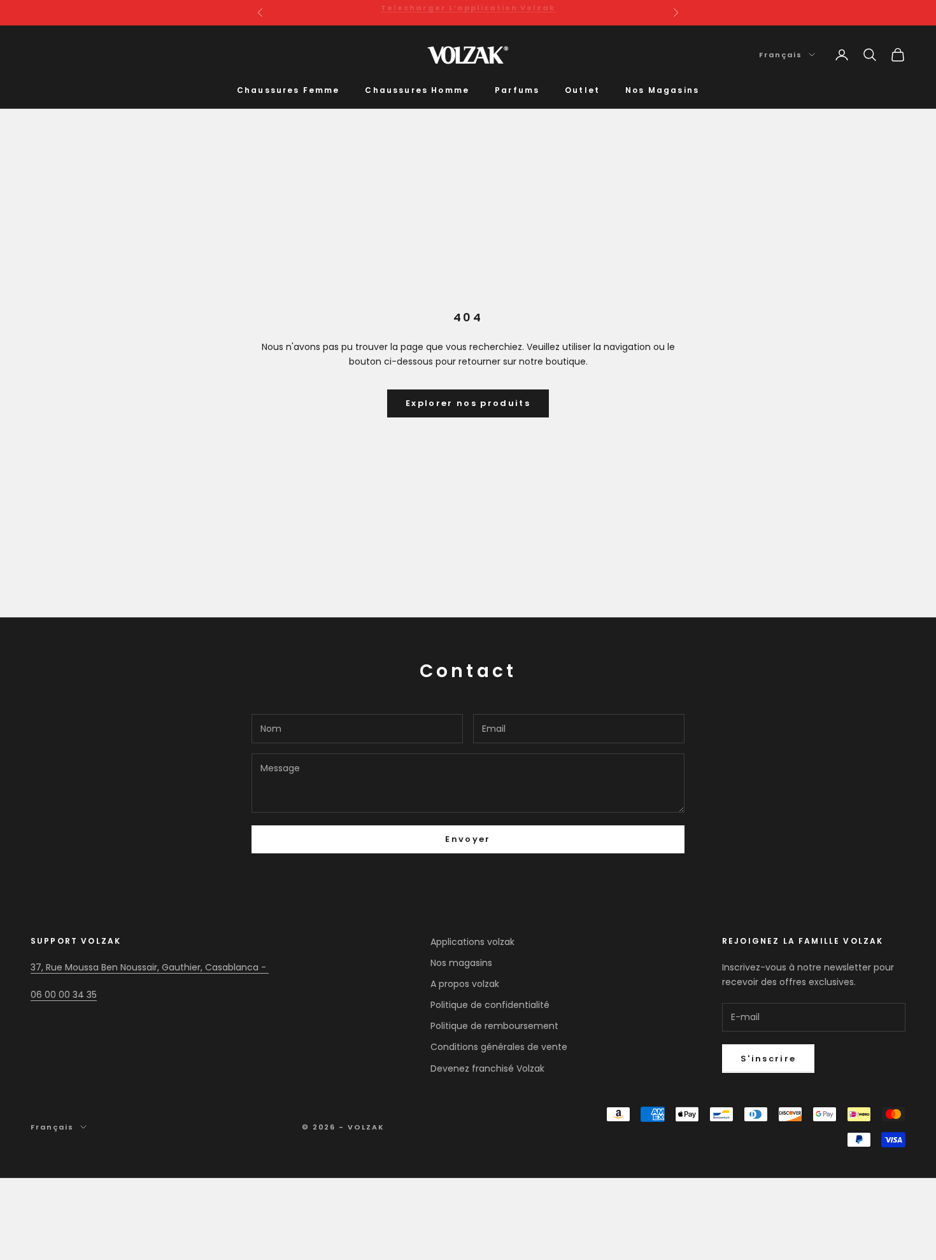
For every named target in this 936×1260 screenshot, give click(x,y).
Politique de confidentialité (490, 1004)
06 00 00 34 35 (64, 994)
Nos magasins (461, 962)
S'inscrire (768, 1059)
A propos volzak (464, 983)
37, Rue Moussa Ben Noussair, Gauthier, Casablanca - (150, 967)
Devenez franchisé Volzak (487, 1068)
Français (780, 55)
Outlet (582, 90)
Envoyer (467, 839)
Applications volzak (472, 941)
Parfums (517, 90)
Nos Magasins (662, 90)
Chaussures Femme (288, 90)
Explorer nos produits (468, 403)
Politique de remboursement (494, 1025)
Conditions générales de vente (498, 1046)
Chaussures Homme (417, 90)
